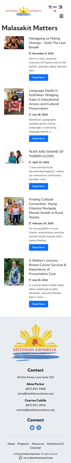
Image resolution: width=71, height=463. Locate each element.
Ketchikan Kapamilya (30, 454)
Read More (38, 77)
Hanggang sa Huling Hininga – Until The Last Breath (47, 43)
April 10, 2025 (40, 162)
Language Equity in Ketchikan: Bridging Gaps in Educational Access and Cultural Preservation (44, 99)
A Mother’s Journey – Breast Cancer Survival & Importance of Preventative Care (47, 267)
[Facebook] (32, 427)
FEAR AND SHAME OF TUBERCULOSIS (46, 153)
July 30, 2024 (40, 280)
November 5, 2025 (43, 53)
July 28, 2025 (40, 114)
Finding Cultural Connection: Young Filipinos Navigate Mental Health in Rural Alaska (46, 208)
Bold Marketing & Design (41, 458)
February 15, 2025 (42, 223)
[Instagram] (38, 427)
